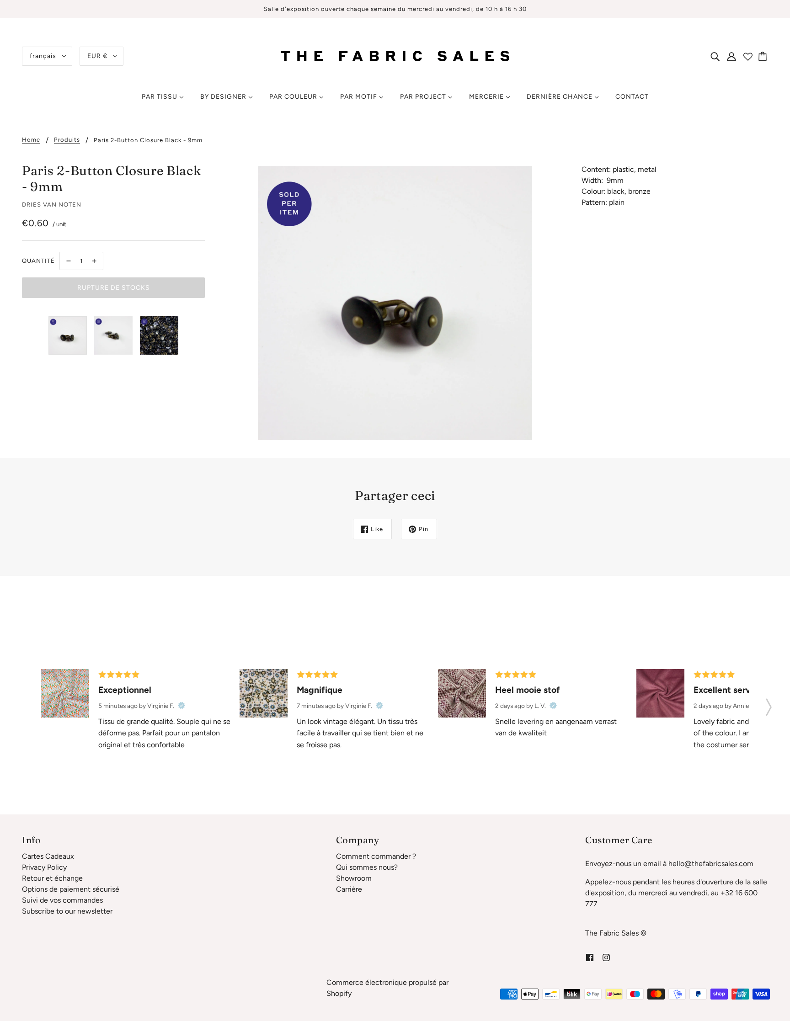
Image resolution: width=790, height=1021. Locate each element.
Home (31, 140)
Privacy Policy (44, 867)
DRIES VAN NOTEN (51, 204)
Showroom (354, 878)
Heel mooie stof (527, 690)
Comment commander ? (376, 856)
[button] (769, 704)
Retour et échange (52, 878)
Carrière (349, 889)
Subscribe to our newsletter (67, 911)
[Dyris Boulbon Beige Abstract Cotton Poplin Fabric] (264, 693)
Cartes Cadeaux (48, 856)
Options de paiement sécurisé (70, 889)
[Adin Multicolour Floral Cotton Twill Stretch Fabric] (65, 693)
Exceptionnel (124, 690)
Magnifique (319, 690)
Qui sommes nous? (367, 867)
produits (67, 140)
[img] (715, 56)
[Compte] (731, 56)
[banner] (395, 55)
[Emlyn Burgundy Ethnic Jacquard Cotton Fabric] (462, 693)
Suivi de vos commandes (62, 900)
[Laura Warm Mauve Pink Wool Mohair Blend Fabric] (660, 693)
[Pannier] (764, 56)
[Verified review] (181, 705)
